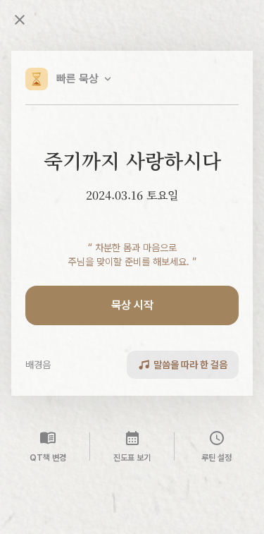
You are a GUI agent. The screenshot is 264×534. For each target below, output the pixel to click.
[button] (69, 79)
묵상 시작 (132, 305)
